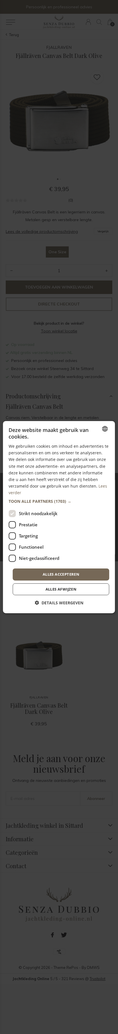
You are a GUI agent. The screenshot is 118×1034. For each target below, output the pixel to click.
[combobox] (105, 428)
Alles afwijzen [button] (61, 589)
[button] (59, 501)
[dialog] (59, 517)
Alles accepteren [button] (61, 574)
